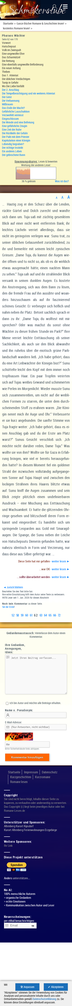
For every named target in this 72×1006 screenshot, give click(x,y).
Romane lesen (19, 782)
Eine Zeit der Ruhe (11, 129)
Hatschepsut (9, 46)
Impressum (31, 772)
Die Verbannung (10, 100)
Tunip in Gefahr (10, 82)
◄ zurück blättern (13, 587)
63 (41, 615)
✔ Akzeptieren (56, 987)
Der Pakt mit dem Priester (15, 137)
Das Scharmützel (11, 57)
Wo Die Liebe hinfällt (13, 86)
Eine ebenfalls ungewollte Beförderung (22, 64)
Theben (6, 72)
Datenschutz (49, 772)
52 (13, 615)
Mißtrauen (7, 104)
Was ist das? (62, 181)
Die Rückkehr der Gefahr (15, 133)
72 (59, 615)
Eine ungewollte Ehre (13, 53)
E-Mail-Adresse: (13, 722)
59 (22, 615)
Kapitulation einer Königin (16, 140)
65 (50, 615)
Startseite (8, 23)
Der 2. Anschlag (10, 90)
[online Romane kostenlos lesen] (36, 10)
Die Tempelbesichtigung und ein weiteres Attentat (28, 93)
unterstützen (20, 878)
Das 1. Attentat (10, 75)
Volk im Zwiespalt (11, 50)
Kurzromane (42, 777)
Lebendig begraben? (13, 144)
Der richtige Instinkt (12, 147)
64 (45, 615)
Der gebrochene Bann (13, 155)
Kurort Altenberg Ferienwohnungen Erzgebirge (30, 830)
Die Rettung (8, 61)
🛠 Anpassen (27, 987)
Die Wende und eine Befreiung (18, 122)
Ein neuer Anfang (11, 68)
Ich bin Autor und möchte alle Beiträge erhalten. (35, 703)
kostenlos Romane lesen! (16, 28)
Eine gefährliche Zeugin (14, 126)
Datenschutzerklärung (44, 999)
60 (26, 615)
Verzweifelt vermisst (12, 115)
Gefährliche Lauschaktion (16, 111)
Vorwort (6, 43)
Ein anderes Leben (12, 151)
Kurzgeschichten (20, 777)
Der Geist (7, 97)
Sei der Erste (8, 606)
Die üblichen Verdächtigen (16, 79)
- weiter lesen (44, 561)
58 (17, 615)
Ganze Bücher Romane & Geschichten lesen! (40, 23)
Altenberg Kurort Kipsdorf (19, 826)
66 (54, 615)
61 (31, 615)
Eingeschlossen (10, 119)
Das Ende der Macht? (13, 108)
